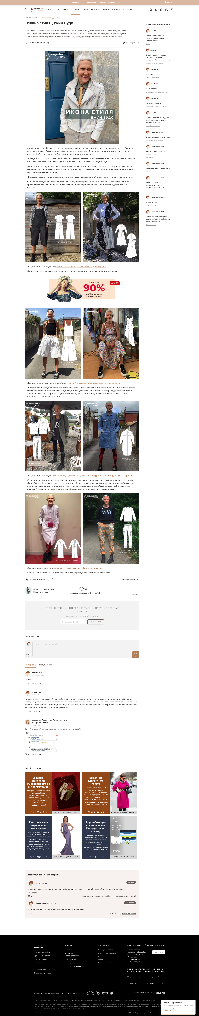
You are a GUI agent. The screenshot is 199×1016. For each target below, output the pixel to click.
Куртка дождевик (129, 914)
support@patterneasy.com (144, 993)
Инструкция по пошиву (74, 963)
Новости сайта (71, 959)
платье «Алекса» (112, 383)
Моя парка (149, 157)
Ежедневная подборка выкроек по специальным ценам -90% (95, 2)
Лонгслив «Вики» (151, 191)
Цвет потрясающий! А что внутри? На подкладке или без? (56, 909)
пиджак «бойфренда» (92, 475)
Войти (170, 2)
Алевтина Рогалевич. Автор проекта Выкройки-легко (49, 721)
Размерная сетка (52, 993)
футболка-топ (73, 475)
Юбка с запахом (151, 225)
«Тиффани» (100, 267)
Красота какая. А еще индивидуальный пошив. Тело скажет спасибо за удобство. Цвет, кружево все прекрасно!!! (76, 890)
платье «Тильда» (63, 568)
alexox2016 (37, 673)
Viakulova (36, 692)
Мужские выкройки (42, 956)
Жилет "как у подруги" (153, 126)
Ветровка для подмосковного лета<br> (157, 63)
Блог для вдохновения (74, 966)
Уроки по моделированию (72, 954)
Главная (28, 18)
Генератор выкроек (42, 969)
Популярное (39, 963)
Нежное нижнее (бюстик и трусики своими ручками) (115, 896)
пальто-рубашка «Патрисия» (119, 475)
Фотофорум (104, 945)
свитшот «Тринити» (83, 568)
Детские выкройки (42, 959)
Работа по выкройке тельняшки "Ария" (157, 106)
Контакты (38, 993)
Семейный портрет (152, 77)
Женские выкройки (42, 952)
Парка (148, 44)
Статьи (36, 18)
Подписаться (95, 622)
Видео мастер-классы (43, 973)
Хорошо (168, 1010)
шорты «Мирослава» (92, 383)
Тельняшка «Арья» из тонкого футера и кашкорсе (157, 92)
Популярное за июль (107, 953)
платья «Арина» (84, 267)
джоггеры (60, 475)
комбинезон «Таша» (65, 267)
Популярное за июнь (104, 958)
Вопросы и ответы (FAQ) (72, 993)
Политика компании (41, 1013)
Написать (159, 952)
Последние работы (106, 950)
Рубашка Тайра (151, 205)
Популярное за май (106, 963)
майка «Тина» (74, 383)
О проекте (69, 950)
